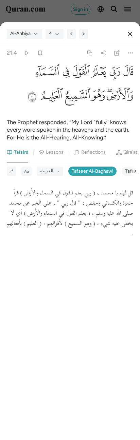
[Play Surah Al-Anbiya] (26, 53)
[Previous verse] (71, 34)
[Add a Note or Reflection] (117, 53)
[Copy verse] (89, 53)
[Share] (103, 53)
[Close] (130, 34)
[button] (126, 73)
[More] (131, 53)
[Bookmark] (40, 53)
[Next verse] (83, 34)
